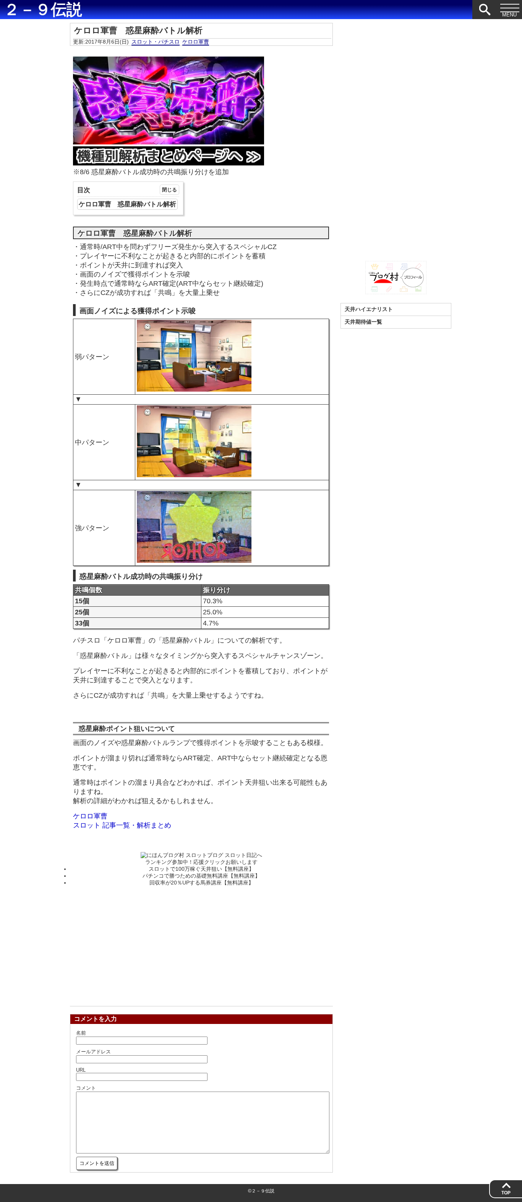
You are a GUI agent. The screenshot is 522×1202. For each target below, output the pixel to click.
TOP (506, 1193)
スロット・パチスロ (155, 42)
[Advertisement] (201, 943)
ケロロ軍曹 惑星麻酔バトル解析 (127, 204)
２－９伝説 (43, 9)
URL (81, 1070)
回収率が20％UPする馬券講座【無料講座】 (201, 883)
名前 (81, 1033)
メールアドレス (93, 1052)
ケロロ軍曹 (195, 42)
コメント (86, 1088)
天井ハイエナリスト (369, 309)
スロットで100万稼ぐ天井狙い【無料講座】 (201, 869)
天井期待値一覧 (363, 322)
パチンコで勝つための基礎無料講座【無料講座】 (201, 876)
